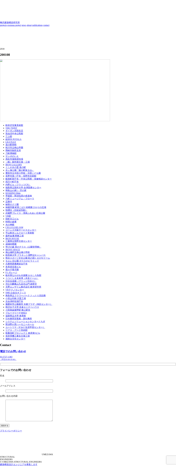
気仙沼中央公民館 (14, 133)
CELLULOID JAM (14, 227)
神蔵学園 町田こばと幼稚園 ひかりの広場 (26, 207)
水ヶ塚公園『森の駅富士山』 (20, 170)
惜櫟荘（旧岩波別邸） (17, 210)
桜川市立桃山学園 (14, 147)
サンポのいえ (12, 156)
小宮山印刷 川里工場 (16, 298)
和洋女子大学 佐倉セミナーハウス (22, 307)
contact (46, 25)
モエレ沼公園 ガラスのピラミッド (22, 261)
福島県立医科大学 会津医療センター (23, 187)
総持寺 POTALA (13, 139)
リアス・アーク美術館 (17, 330)
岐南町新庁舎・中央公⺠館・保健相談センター (29, 179)
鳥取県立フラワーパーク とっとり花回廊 (26, 295)
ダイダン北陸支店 (14, 130)
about (29, 25)
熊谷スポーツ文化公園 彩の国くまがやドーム (28, 258)
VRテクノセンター (15, 290)
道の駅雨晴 (11, 144)
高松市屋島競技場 (14, 159)
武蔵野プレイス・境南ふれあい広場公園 (25, 213)
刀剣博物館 (11, 153)
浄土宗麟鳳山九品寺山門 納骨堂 (21, 284)
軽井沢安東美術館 (14, 125)
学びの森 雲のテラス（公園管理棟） (23, 247)
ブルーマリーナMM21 (16, 313)
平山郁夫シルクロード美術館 (20, 233)
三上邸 (9, 136)
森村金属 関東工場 (15, 236)
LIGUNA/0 (11, 142)
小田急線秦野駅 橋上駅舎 (18, 310)
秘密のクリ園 (12, 204)
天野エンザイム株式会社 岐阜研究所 (23, 287)
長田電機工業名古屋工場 (18, 336)
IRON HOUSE (12, 238)
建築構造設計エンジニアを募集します (18, 464)
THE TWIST (11, 128)
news (24, 25)
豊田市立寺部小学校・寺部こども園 (23, 173)
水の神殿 (10, 224)
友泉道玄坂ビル (13, 267)
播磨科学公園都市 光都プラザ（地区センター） (29, 304)
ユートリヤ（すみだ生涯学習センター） (25, 327)
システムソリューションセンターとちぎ (25, 321)
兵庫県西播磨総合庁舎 (17, 264)
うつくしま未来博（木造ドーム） (22, 278)
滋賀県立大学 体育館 (16, 316)
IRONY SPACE (13, 249)
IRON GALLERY (14, 165)
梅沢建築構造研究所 (10, 22)
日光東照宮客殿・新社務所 (19, 318)
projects (3, 25)
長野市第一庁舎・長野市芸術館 (21, 176)
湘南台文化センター (15, 339)
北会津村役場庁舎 (14, 301)
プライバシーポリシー (11, 431)
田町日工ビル (12, 219)
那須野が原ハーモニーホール (20, 324)
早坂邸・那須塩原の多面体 (19, 196)
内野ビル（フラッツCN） (18, 184)
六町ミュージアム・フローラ (20, 198)
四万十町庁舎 (12, 182)
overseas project (14, 25)
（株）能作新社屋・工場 (18, 162)
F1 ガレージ (11, 272)
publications (37, 25)
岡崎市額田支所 (13, 150)
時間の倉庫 (11, 222)
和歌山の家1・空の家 (16, 190)
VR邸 (8, 216)
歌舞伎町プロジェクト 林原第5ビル (23, 333)
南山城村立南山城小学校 (18, 252)
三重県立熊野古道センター (19, 241)
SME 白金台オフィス (16, 292)
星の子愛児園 (12, 269)
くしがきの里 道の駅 (16, 167)
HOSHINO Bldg (13, 193)
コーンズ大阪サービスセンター (21, 230)
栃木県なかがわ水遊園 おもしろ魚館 (23, 275)
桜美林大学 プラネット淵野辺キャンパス (26, 255)
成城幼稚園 (11, 244)
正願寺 (9, 201)
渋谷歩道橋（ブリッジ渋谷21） (21, 281)
